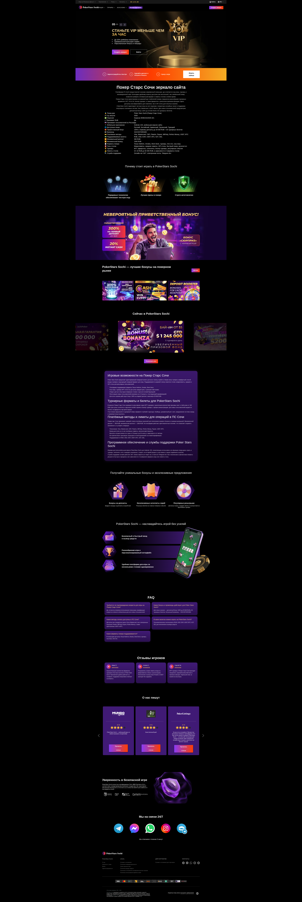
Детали (195, 270)
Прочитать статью (121, 748)
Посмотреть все (151, 361)
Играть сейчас (191, 74)
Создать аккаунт (120, 52)
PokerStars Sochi (110, 892)
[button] (99, 735)
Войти (138, 52)
